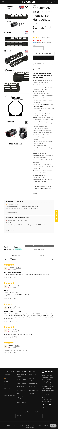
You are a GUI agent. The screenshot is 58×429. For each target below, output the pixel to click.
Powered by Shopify (18, 425)
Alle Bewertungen (21, 390)
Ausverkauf (32, 397)
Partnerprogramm (21, 383)
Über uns (19, 393)
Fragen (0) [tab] (41, 255)
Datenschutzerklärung (38, 425)
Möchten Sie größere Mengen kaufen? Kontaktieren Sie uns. (43, 187)
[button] (3, 2)
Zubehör (31, 393)
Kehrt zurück (7, 388)
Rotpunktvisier (33, 374)
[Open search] (5, 259)
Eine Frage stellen (39, 249)
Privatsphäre (7, 391)
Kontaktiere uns (8, 374)
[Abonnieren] (41, 416)
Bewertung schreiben (39, 246)
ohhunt (12, 425)
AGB (45, 425)
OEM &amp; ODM (21, 379)
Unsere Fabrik (20, 386)
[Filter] (9, 259)
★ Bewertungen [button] (56, 216)
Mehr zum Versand (11, 212)
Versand (35, 42)
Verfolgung (7, 385)
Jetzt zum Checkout (43, 58)
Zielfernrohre (32, 386)
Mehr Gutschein (10, 230)
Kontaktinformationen (30, 427)
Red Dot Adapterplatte (33, 379)
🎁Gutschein (7, 378)
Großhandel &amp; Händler (22, 375)
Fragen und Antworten (20, 397)
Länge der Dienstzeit (9, 395)
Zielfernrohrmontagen (35, 390)
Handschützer (33, 383)
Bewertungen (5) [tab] (16, 255)
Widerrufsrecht (28, 425)
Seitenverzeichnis (21, 402)
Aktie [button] (35, 193)
